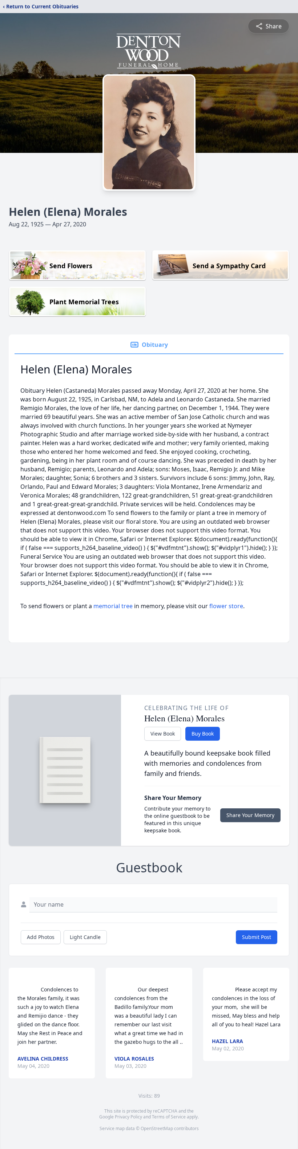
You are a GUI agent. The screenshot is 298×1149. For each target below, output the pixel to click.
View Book (162, 733)
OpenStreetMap (157, 1128)
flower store (226, 606)
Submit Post (256, 937)
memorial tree (113, 606)
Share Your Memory (250, 815)
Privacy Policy (128, 1117)
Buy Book (203, 733)
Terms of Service (169, 1117)
